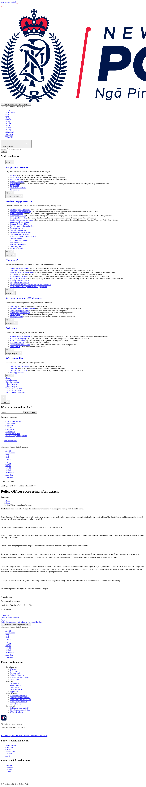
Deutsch (8, 125)
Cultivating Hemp (16, 246)
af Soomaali (9, 132)
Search (3, 149)
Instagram (9, 767)
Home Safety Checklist (18, 702)
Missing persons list (17, 373)
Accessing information (18, 230)
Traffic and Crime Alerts (14, 388)
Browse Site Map (10, 441)
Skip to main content (8, 2)
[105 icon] (7, 484)
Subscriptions (15, 184)
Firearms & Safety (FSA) (19, 224)
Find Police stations (17, 343)
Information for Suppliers (19, 240)
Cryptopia (9, 425)
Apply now (14, 692)
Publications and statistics (19, 276)
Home (7, 378)
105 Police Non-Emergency (20, 336)
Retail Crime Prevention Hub (20, 700)
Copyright (9, 747)
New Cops (14, 306)
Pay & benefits (15, 685)
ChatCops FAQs (16, 689)
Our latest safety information (20, 698)
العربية (7, 121)
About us (9, 255)
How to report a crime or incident (22, 226)
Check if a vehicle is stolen (19, 366)
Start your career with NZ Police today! (23, 298)
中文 (7, 115)
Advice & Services (12, 197)
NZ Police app (15, 190)
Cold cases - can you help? (19, 708)
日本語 (8, 127)
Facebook (9, 765)
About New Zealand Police (20, 268)
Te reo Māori (10, 112)
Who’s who (14, 669)
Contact (8, 749)
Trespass (8, 428)
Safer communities (14, 358)
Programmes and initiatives (19, 283)
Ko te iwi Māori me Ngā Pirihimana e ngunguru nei (28, 287)
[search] (3, 397)
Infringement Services (18, 216)
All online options (16, 249)
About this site (10, 745)
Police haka (14, 671)
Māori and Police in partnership (21, 272)
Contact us (10, 324)
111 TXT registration (17, 341)
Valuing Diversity (16, 317)
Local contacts (15, 347)
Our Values (14, 270)
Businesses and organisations (20, 232)
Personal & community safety (20, 212)
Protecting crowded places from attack (24, 236)
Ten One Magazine (17, 182)
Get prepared (14, 687)
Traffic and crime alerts (13, 390)
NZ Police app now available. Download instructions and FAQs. (24, 736)
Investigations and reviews (19, 281)
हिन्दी (7, 117)
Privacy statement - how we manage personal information (30, 285)
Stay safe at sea (15, 704)
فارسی (8, 123)
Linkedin (8, 771)
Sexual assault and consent (19, 222)
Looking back (15, 673)
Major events (14, 186)
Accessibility (10, 752)
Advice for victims (16, 214)
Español (8, 119)
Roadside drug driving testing (16, 436)
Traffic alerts (14, 180)
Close (8, 193)
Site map (8, 754)
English (8, 110)
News (8, 163)
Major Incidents (11, 380)
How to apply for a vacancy (20, 313)
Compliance (9, 430)
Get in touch (11, 328)
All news (13, 175)
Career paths (14, 683)
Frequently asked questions (20, 210)
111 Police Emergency (18, 338)
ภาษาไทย (9, 135)
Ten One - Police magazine (15, 392)
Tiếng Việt (9, 137)
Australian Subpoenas (18, 244)
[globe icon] (3, 445)
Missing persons (16, 242)
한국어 (8, 130)
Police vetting (10, 432)
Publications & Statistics (18, 696)
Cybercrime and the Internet (20, 234)
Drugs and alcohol (16, 228)
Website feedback (16, 712)
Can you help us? (12, 354)
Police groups (15, 315)
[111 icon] (3, 484)
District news (15, 178)
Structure (13, 274)
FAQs (7, 756)
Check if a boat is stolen (18, 370)
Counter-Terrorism (16, 238)
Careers (9, 294)
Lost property (10, 423)
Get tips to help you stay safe (18, 201)
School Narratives (11, 384)
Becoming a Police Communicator (22, 309)
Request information (12, 434)
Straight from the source (16, 167)
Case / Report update (13, 421)
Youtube (8, 769)
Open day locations (12, 382)
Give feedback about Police (20, 345)
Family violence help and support (22, 220)
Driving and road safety (18, 218)
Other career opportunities (19, 311)
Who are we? (11, 260)
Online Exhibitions (17, 675)
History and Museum (17, 278)
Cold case (13, 368)
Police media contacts (18, 188)
